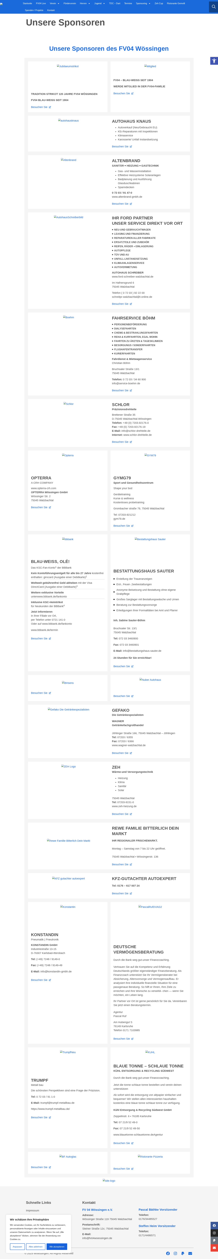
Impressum (32, 1210)
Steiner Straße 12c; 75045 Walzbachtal (105, 1228)
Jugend (97, 3)
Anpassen (17, 1246)
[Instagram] (214, 1233)
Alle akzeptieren (56, 1246)
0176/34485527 (148, 1219)
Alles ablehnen (36, 1246)
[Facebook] (214, 1225)
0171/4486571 (147, 1235)
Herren (83, 3)
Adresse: (88, 1215)
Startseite (27, 3)
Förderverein (70, 3)
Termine (128, 3)
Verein (53, 3)
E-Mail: (86, 1234)
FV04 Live (41, 3)
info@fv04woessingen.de (97, 1238)
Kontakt (51, 10)
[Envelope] (214, 1248)
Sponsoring (141, 3)
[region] (38, 1234)
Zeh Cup (159, 3)
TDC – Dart (114, 3)
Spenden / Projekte (34, 10)
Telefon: (144, 1214)
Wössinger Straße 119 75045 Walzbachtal (107, 1219)
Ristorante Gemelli (176, 3)
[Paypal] (214, 1240)
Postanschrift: (91, 1224)
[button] (214, 61)
